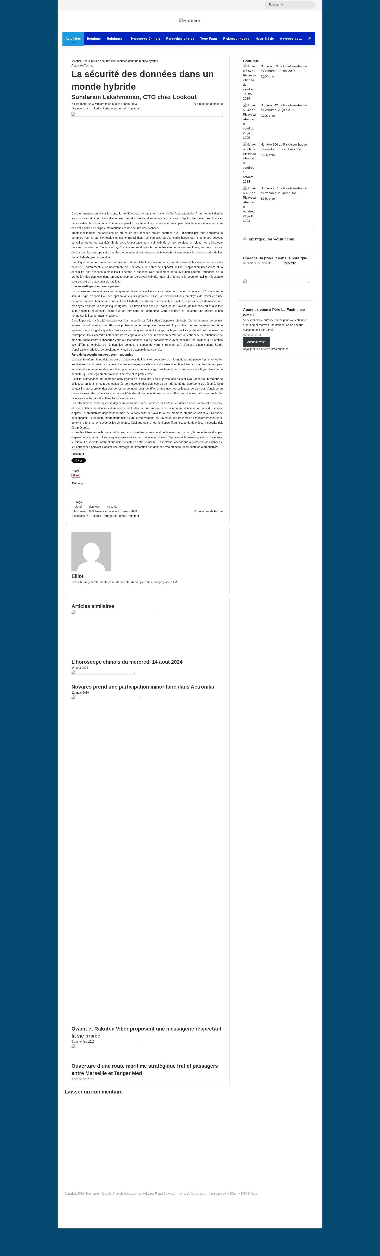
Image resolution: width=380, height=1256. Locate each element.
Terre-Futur (208, 38)
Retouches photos (180, 38)
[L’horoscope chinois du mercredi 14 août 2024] (114, 613)
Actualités (73, 38)
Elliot (74, 103)
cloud (78, 506)
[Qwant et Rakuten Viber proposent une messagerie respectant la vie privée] (106, 698)
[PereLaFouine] (190, 20)
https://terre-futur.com (274, 239)
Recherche (289, 263)
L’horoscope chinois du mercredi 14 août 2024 (127, 662)
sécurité (112, 506)
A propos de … (291, 38)
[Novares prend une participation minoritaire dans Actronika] (103, 673)
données (94, 506)
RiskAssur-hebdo (236, 38)
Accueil (76, 61)
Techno (88, 65)
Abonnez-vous (256, 342)
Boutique (94, 38)
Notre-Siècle (265, 38)
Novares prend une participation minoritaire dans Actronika (142, 687)
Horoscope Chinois (145, 38)
